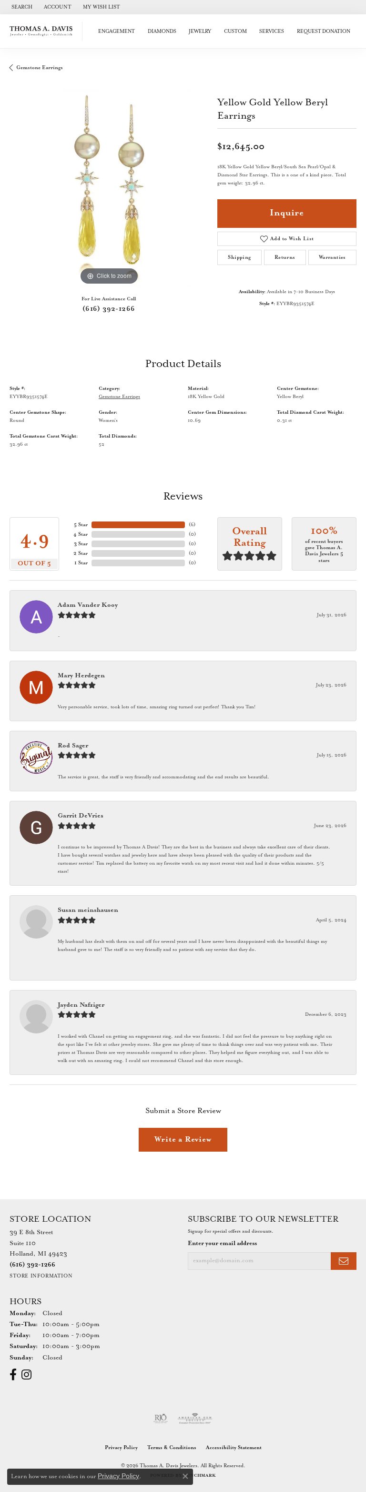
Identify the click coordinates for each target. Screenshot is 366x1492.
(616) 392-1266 (108, 309)
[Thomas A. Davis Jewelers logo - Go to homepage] (43, 31)
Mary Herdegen (81, 675)
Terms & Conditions (171, 1448)
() (192, 525)
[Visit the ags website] (195, 1418)
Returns (284, 257)
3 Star (81, 544)
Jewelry (200, 31)
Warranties (332, 257)
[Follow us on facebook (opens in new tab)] (13, 1374)
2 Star (80, 553)
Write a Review (182, 1139)
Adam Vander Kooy (88, 605)
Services (271, 31)
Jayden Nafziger (81, 1005)
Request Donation (323, 31)
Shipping (239, 257)
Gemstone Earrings (39, 68)
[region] (109, 188)
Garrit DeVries (80, 815)
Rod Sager (73, 745)
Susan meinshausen (88, 910)
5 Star (81, 525)
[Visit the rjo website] (160, 1418)
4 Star (80, 534)
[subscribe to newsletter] (343, 1261)
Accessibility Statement (234, 1448)
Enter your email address (222, 1243)
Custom (235, 31)
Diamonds (162, 31)
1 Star (81, 563)
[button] (21, 7)
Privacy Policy (121, 1448)
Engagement (116, 31)
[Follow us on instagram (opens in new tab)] (26, 1374)
